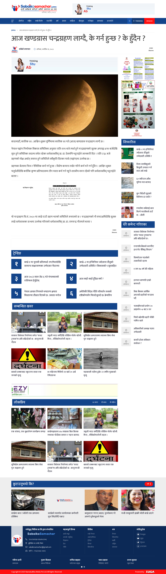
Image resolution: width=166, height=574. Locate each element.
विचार (89, 543)
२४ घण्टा (95, 402)
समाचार (114, 547)
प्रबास (64, 21)
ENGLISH (149, 21)
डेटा (64, 543)
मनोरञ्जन (90, 21)
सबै (148, 484)
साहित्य (72, 21)
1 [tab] (81, 567)
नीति (64, 547)
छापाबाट (100, 21)
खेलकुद (81, 21)
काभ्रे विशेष (39, 21)
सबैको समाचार (24, 49)
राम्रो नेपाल (91, 533)
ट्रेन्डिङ (90, 540)
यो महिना (113, 402)
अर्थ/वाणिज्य (92, 537)
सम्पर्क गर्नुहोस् (67, 537)
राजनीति (49, 21)
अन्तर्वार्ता (110, 21)
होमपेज (21, 21)
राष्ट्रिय (29, 21)
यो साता (103, 402)
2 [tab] (84, 567)
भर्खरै (113, 540)
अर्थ (57, 21)
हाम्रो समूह (66, 533)
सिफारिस (91, 547)
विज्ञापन (65, 540)
